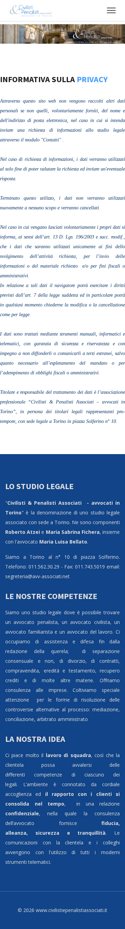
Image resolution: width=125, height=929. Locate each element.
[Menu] (111, 10)
